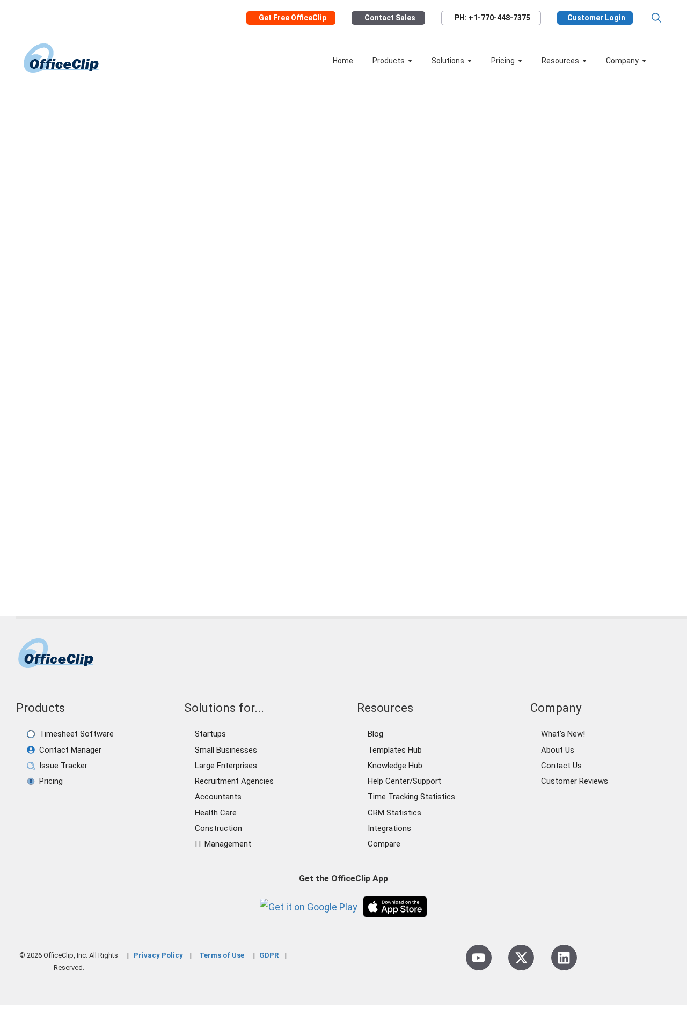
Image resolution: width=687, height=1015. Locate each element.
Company (622, 60)
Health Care (216, 813)
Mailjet (50, 514)
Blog (375, 734)
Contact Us (561, 765)
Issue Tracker (63, 765)
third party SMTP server (80, 551)
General (64, 490)
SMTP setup (136, 538)
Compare (384, 844)
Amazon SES (74, 501)
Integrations (389, 828)
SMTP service (86, 538)
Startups (210, 734)
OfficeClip (82, 514)
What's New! (563, 734)
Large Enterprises (226, 765)
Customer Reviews (574, 781)
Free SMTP (121, 501)
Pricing (503, 60)
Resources (560, 60)
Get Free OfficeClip (292, 18)
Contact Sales (389, 18)
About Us (557, 750)
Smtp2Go (180, 538)
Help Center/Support (404, 781)
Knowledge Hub (395, 765)
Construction (218, 828)
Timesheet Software (76, 734)
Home (343, 60)
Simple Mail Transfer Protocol (91, 526)
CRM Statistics (394, 813)
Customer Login (596, 18)
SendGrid (180, 514)
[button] (656, 18)
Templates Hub (395, 750)
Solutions (448, 60)
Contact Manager (70, 750)
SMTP (160, 526)
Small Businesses (226, 750)
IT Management (223, 844)
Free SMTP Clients (179, 501)
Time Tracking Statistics (411, 796)
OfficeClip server (131, 514)
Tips (126, 490)
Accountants (218, 796)
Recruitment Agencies (234, 781)
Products (388, 60)
